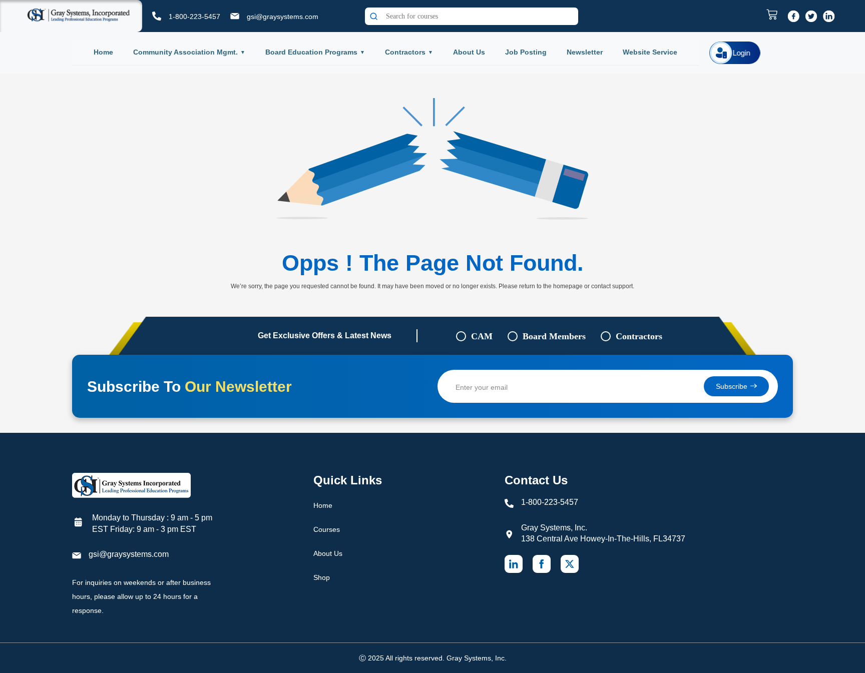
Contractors (405, 52)
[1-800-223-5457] (156, 16)
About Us (469, 52)
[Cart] (774, 14)
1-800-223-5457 (194, 17)
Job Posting (526, 52)
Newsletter (585, 52)
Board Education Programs (311, 52)
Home (103, 52)
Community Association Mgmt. (185, 52)
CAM (482, 336)
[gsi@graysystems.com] (234, 16)
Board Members (554, 336)
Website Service (650, 52)
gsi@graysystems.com (282, 17)
